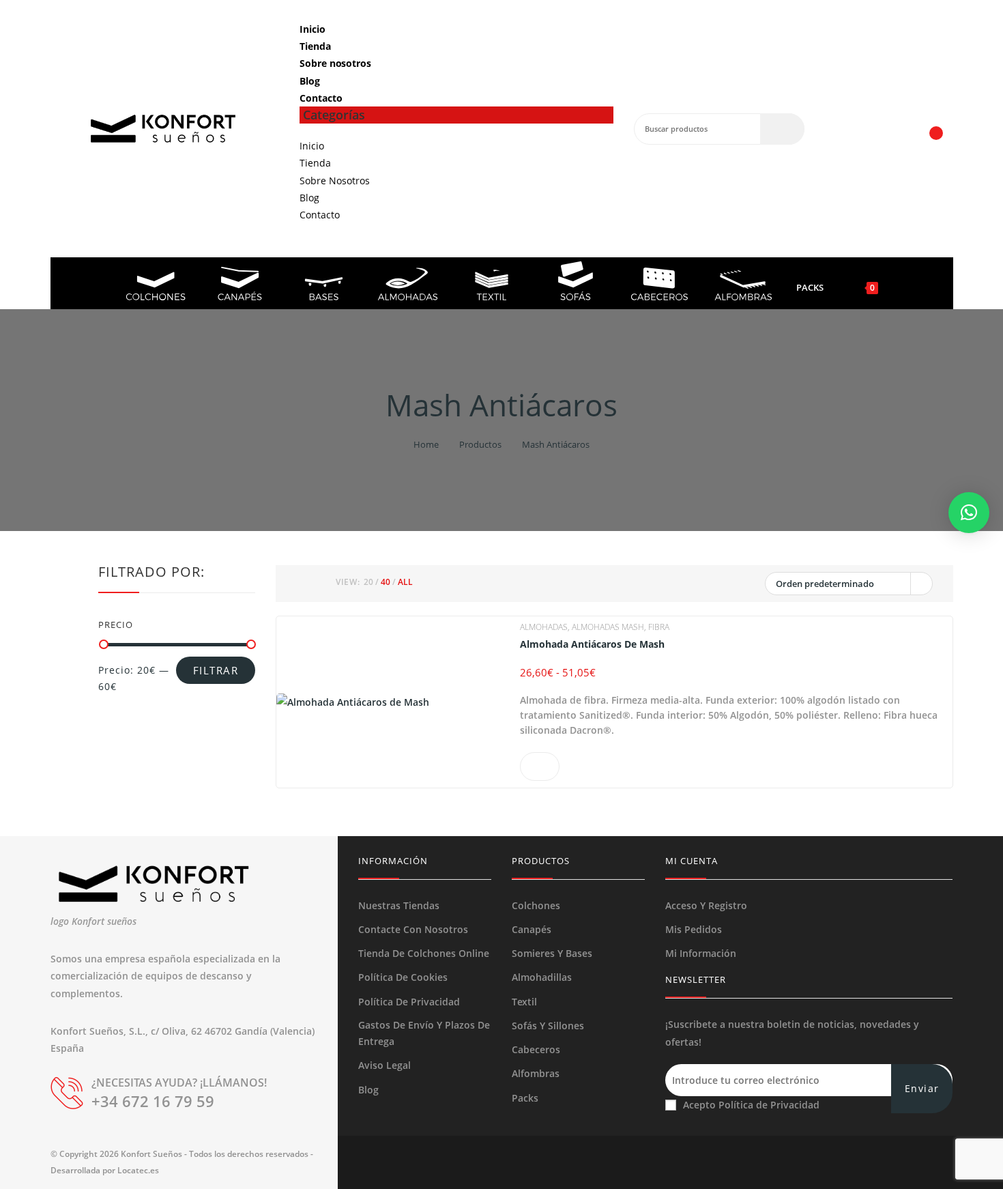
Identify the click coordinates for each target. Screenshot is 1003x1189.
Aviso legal (384, 1065)
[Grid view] (301, 583)
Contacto (321, 97)
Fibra (658, 627)
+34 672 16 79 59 (152, 1101)
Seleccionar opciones (539, 766)
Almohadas (544, 627)
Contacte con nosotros (413, 929)
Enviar (922, 1088)
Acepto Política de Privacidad (751, 1104)
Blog (310, 80)
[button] (968, 512)
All (405, 582)
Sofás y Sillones (548, 1025)
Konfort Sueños (151, 1154)
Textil (524, 1001)
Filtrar (216, 670)
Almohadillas (542, 977)
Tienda (315, 46)
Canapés (531, 929)
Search (782, 129)
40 (385, 582)
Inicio (312, 29)
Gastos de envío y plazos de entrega (424, 1033)
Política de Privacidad (409, 1001)
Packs (525, 1097)
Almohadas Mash (608, 627)
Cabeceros (536, 1049)
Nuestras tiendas (398, 905)
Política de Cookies (403, 977)
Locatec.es (138, 1170)
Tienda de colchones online (423, 953)
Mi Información (700, 953)
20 (368, 582)
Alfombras (535, 1073)
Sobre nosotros (335, 63)
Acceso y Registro (706, 905)
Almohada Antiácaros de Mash (592, 644)
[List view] (317, 583)
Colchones (536, 905)
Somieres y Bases (552, 953)
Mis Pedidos (693, 929)
